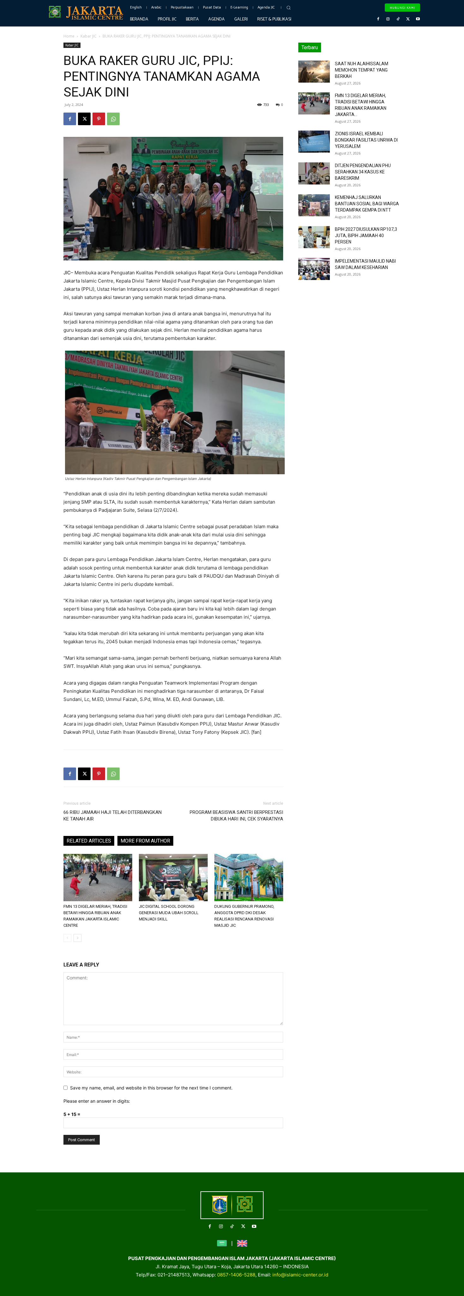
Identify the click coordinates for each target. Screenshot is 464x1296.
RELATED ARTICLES (89, 841)
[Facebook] (378, 19)
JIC (67, 273)
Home (68, 36)
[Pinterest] (98, 119)
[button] (288, 7)
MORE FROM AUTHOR (145, 841)
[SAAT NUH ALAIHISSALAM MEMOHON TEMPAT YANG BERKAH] (314, 72)
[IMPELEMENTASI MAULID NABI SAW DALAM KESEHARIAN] (314, 269)
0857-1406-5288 (236, 1275)
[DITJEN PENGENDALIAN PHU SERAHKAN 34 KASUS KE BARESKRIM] (314, 173)
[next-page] (77, 938)
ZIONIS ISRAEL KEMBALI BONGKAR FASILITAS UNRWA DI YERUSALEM (366, 140)
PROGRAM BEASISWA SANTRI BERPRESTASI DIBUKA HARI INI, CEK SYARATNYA (236, 815)
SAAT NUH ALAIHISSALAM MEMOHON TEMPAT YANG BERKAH (361, 70)
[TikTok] (398, 19)
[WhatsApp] (113, 119)
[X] (408, 19)
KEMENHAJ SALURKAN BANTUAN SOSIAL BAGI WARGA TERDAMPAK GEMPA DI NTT (367, 204)
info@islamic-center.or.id (300, 1275)
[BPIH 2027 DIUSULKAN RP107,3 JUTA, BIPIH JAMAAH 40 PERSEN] (314, 237)
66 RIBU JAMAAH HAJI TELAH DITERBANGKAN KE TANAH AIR (112, 815)
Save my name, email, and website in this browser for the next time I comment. (151, 1087)
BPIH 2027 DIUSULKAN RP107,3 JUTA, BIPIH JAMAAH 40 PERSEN (366, 235)
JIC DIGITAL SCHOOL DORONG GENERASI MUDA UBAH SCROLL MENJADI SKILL (169, 912)
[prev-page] (67, 938)
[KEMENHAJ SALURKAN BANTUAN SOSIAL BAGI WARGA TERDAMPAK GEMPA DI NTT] (314, 205)
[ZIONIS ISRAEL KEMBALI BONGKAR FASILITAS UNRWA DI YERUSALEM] (314, 142)
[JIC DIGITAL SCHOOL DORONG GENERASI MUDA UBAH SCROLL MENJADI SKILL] (173, 877)
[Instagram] (388, 19)
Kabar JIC (88, 36)
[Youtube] (417, 19)
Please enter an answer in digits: (96, 1101)
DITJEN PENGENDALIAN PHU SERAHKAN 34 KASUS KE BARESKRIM (363, 172)
